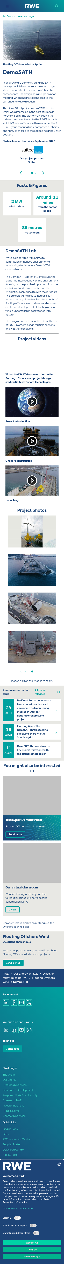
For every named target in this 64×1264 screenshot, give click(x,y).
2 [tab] (35, 172)
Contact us (12, 1048)
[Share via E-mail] (21, 1002)
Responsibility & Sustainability (20, 1095)
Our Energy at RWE (25, 973)
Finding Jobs (10, 1129)
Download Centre (13, 1149)
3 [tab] (32, 671)
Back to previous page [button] (20, 16)
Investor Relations (13, 1105)
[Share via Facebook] (14, 1002)
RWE (6, 973)
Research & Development (18, 1090)
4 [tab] (35, 671)
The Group (9, 1074)
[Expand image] (47, 540)
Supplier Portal (11, 1144)
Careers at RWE (12, 1100)
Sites (6, 1134)
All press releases (40, 692)
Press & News (11, 1110)
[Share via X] (29, 1002)
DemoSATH (20, 982)
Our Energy (9, 1079)
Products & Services (14, 1085)
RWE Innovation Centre (17, 1139)
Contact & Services (14, 1115)
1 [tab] (32, 173)
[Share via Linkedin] (6, 1002)
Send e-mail (13, 962)
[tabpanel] (32, 157)
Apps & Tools (10, 1154)
